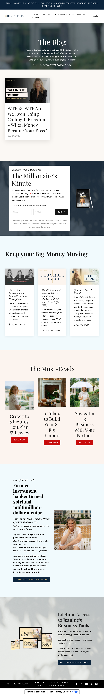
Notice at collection (36, 691)
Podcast (47, 14)
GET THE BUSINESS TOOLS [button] (74, 662)
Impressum (40, 683)
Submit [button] (62, 212)
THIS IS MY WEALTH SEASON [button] (31, 579)
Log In (95, 16)
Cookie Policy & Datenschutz (52, 685)
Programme (60, 14)
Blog (72, 14)
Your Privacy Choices (60, 691)
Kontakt (81, 14)
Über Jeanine (35, 16)
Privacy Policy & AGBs (58, 683)
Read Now (19, 440)
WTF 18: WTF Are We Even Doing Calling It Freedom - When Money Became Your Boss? (27, 119)
